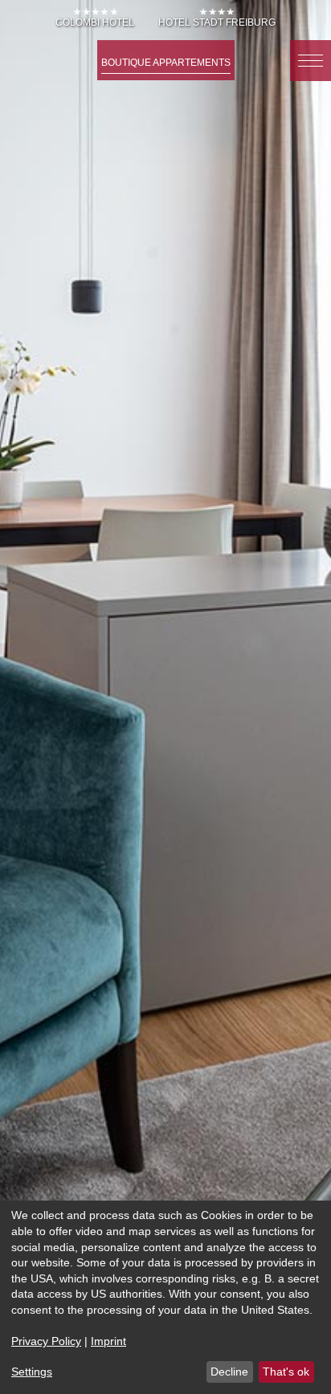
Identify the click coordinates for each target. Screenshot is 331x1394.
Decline (229, 1371)
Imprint (108, 1341)
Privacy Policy (46, 1341)
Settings (31, 1371)
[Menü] (310, 60)
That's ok (286, 1371)
